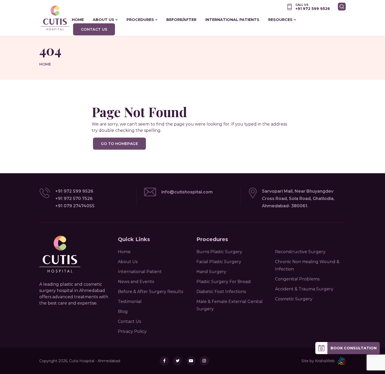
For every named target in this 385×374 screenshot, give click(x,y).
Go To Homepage (119, 143)
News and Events (136, 281)
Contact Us (94, 29)
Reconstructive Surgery (300, 251)
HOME (78, 19)
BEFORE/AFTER (181, 19)
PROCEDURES (140, 19)
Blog (123, 311)
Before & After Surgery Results (150, 291)
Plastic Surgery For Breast (223, 281)
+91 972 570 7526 (74, 198)
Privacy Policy (132, 331)
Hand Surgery (211, 271)
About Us (128, 261)
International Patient (140, 271)
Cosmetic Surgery (293, 298)
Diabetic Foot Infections (221, 291)
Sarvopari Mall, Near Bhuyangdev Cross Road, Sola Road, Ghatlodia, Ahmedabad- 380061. (298, 198)
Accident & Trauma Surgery (304, 288)
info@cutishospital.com (187, 191)
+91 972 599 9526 (74, 191)
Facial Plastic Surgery (218, 261)
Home (45, 64)
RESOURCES (280, 19)
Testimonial (130, 301)
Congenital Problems (297, 279)
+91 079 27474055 (75, 205)
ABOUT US (103, 19)
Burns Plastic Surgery (219, 251)
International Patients (232, 19)
